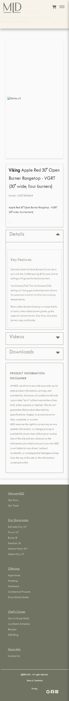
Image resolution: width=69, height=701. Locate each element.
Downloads (21, 352)
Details (16, 235)
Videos (16, 337)
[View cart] (54, 7)
